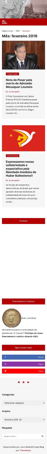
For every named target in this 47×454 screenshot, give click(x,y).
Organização (12, 74)
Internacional (12, 156)
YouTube (28, 382)
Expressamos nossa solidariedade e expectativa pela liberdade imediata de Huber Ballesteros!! (21, 168)
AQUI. (35, 336)
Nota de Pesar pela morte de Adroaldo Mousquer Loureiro (19, 83)
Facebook (19, 382)
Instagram (23, 382)
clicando (28, 336)
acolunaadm (14, 91)
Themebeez (25, 450)
